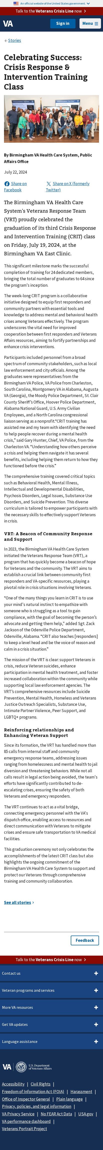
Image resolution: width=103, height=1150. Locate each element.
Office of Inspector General (26, 1099)
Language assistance (20, 1041)
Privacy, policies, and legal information (36, 1106)
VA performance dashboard (26, 1121)
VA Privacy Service (18, 1114)
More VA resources (17, 1007)
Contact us (11, 973)
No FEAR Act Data (56, 1114)
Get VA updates (15, 1024)
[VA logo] (8, 24)
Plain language (69, 1099)
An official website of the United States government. (53, 3)
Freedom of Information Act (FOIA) (33, 1091)
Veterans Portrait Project (24, 1128)
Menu (87, 23)
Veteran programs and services (28, 990)
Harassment (81, 1091)
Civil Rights (40, 1084)
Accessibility (13, 1084)
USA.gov (85, 1114)
